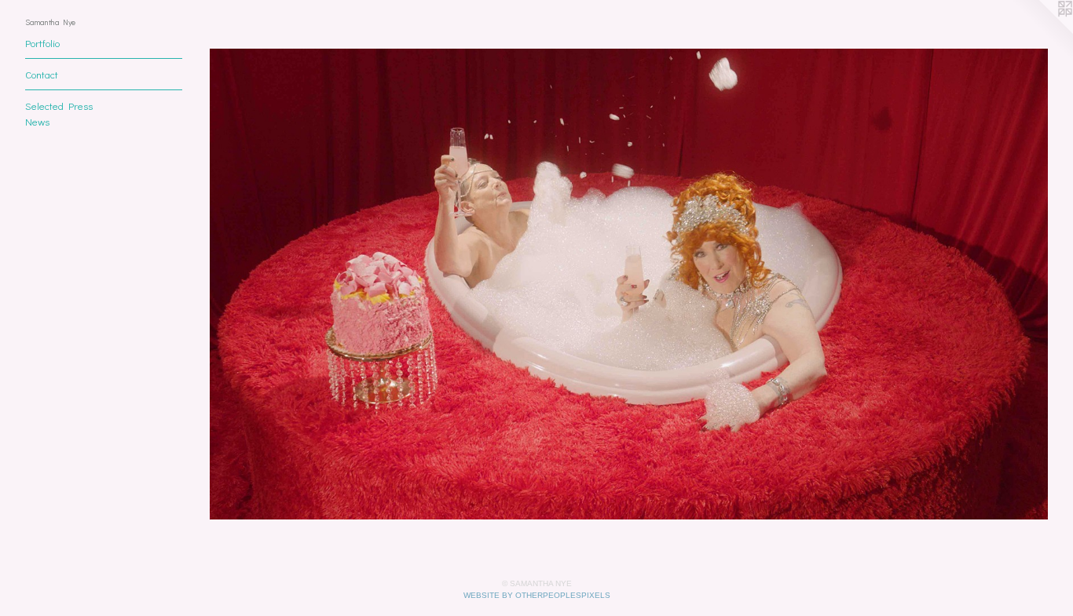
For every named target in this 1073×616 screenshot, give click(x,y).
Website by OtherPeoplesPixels (536, 595)
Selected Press (59, 105)
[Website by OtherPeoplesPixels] (1041, 31)
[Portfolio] (629, 284)
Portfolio (42, 42)
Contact (41, 74)
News (37, 121)
